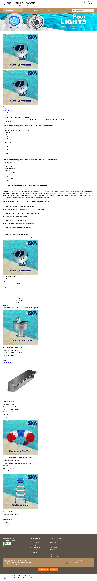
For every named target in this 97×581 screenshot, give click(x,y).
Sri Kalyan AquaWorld (25, 4)
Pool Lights (53, 542)
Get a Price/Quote (7, 121)
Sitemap (35, 552)
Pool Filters (53, 544)
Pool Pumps (54, 547)
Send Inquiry (8, 108)
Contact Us (50, 10)
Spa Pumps (53, 549)
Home (6, 112)
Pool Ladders (54, 552)
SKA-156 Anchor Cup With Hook (12, 347)
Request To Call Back (8, 110)
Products (7, 114)
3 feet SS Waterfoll (8, 401)
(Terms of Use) (28, 575)
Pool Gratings (54, 554)
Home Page (28, 10)
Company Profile (39, 10)
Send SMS (55, 569)
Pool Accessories (9, 115)
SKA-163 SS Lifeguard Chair (11, 511)
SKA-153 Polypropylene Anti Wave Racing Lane (17, 457)
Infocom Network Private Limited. (26, 577)
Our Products (11, 10)
